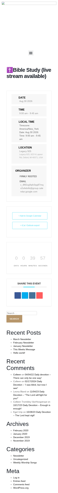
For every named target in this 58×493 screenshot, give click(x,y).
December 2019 (21, 437)
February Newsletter (23, 342)
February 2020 (20, 430)
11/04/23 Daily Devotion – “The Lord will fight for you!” (30, 395)
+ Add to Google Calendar (30, 216)
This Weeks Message (24, 349)
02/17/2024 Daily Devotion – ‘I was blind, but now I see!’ (30, 384)
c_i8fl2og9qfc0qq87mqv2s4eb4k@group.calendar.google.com (32, 188)
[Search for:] (21, 313)
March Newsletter (22, 339)
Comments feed (21, 484)
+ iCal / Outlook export (29, 225)
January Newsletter (23, 346)
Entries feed (19, 481)
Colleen (17, 374)
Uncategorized (20, 459)
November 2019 (21, 440)
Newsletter (18, 455)
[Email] (39, 295)
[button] (31, 53)
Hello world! (19, 353)
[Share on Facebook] (18, 295)
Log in (16, 477)
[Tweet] (25, 295)
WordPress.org (21, 488)
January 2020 (20, 434)
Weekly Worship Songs (25, 462)
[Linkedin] (32, 295)
